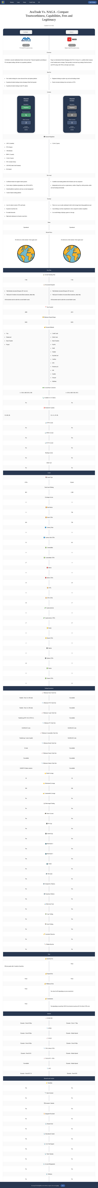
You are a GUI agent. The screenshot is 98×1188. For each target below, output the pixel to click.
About (24, 2)
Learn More (26, 129)
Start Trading (92, 2)
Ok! (63, 1185)
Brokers (12, 2)
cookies (57, 1185)
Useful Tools (32, 2)
